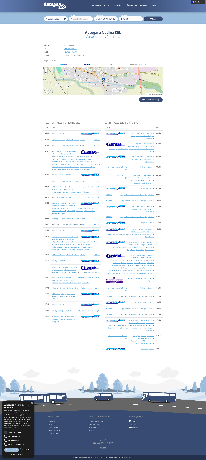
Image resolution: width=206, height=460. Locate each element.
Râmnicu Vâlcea (90, 211)
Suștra (81, 272)
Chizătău (61, 272)
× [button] (32, 403)
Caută (154, 19)
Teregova (56, 154)
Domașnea (64, 154)
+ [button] (46, 70)
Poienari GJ (78, 208)
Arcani (79, 192)
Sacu (75, 267)
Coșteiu (73, 270)
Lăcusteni (70, 167)
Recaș (87, 272)
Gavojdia (60, 270)
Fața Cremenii (57, 162)
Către (73, 15)
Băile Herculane (73, 156)
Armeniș (73, 151)
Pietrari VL (63, 211)
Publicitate (92, 430)
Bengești (70, 208)
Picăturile (90, 164)
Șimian (72, 159)
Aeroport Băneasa (133, 278)
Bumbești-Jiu (71, 206)
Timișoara (62, 133)
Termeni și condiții (54, 430)
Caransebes (95, 36)
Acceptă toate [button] (11, 450)
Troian (93, 244)
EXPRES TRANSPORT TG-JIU (89, 187)
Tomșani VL (57, 237)
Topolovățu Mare (71, 272)
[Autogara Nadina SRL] (104, 79)
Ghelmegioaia (80, 159)
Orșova (88, 156)
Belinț (55, 272)
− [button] (46, 72)
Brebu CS (70, 140)
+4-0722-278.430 (70, 52)
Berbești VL (63, 169)
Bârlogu (71, 239)
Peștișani (73, 192)
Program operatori (54, 427)
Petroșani (56, 206)
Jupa (54, 267)
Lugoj (55, 133)
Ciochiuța (73, 162)
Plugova (55, 156)
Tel (44, 48)
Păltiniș (55, 140)
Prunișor (89, 159)
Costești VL (66, 237)
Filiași (70, 164)
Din (47, 15)
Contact (156, 5)
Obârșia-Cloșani (58, 189)
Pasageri (124, 15)
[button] (18, 454)
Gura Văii (95, 156)
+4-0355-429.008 (70, 48)
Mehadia (63, 156)
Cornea (72, 154)
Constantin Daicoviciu (65, 267)
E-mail (46, 55)
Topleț (82, 156)
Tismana (65, 192)
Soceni (77, 140)
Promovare (92, 427)
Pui (69, 203)
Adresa (46, 45)
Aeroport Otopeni (146, 278)
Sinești (55, 169)
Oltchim (149, 242)
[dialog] (18, 429)
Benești (62, 167)
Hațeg (64, 203)
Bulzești (97, 164)
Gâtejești (89, 242)
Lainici (63, 206)
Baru (73, 203)
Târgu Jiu (86, 192)
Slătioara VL (79, 169)
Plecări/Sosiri (52, 424)
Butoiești (56, 164)
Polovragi (87, 208)
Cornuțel (62, 140)
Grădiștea (92, 167)
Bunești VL (71, 211)
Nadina (97, 139)
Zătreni (77, 167)
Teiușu (96, 242)
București (62, 213)
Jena (54, 270)
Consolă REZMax (94, 424)
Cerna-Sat (68, 187)
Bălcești (55, 167)
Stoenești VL (66, 242)
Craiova (76, 164)
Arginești (63, 164)
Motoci (82, 164)
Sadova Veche (64, 151)
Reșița (83, 140)
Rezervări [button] (117, 5)
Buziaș (61, 175)
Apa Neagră (57, 192)
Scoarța (63, 208)
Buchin (55, 151)
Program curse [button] (100, 5)
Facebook (135, 421)
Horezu (87, 169)
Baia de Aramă (69, 189)
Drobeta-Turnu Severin (60, 159)
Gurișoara (80, 211)
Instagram (133, 424)
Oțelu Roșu (56, 203)
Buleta (62, 244)
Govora (55, 244)
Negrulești (75, 237)
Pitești (55, 213)
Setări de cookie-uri (54, 433)
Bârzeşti (55, 239)
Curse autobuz (53, 421)
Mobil (45, 52)
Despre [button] (143, 5)
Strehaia (80, 162)
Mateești (71, 169)
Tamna (66, 162)
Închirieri (132, 5)
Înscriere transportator (96, 421)
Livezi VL (84, 167)
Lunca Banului (89, 162)
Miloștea (94, 208)
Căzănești (78, 244)
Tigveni (150, 281)
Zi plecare (99, 15)
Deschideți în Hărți (151, 100)
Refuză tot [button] (26, 450)
